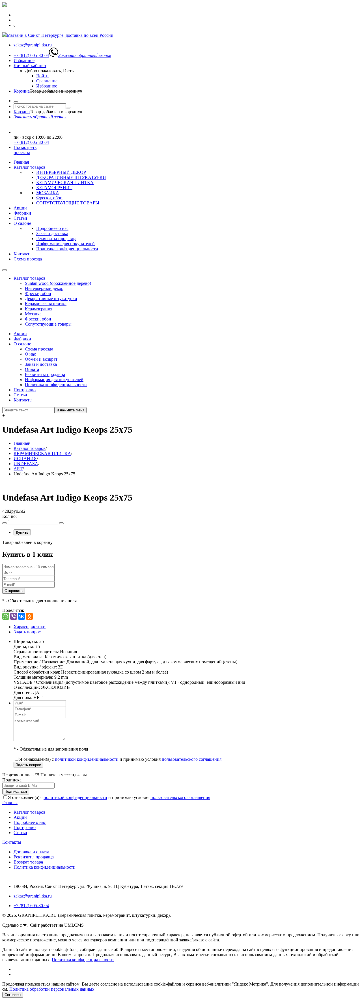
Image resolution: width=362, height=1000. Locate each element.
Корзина (22, 91)
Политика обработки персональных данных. (52, 989)
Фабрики (22, 213)
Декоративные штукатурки (51, 298)
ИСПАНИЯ (25, 458)
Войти (42, 75)
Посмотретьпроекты (25, 150)
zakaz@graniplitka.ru (33, 896)
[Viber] (13, 616)
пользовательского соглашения (191, 759)
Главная (21, 162)
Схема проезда (28, 259)
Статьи (20, 218)
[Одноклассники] (29, 616)
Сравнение (46, 80)
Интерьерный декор (44, 288)
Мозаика (33, 313)
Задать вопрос (27, 631)
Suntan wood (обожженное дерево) (58, 283)
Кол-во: (9, 516)
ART (18, 468)
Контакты (23, 253)
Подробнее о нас (52, 228)
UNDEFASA (26, 463)
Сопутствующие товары (48, 324)
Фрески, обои (49, 197)
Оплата (32, 369)
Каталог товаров (30, 167)
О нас (30, 354)
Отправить (14, 591)
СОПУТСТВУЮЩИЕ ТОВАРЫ (67, 202)
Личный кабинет (30, 65)
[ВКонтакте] (21, 616)
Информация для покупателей (65, 243)
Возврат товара (28, 862)
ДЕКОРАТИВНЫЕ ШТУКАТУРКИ (71, 177)
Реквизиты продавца (56, 238)
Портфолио (25, 389)
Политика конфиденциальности (67, 248)
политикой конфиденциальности (86, 759)
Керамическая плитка (45, 303)
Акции (20, 208)
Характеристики (30, 626)
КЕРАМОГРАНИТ (54, 187)
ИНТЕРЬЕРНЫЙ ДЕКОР (61, 172)
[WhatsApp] (5, 616)
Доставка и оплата (31, 851)
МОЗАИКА (47, 192)
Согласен (13, 995)
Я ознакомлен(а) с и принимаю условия (120, 759)
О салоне (22, 223)
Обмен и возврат (41, 359)
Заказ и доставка (52, 233)
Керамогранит (38, 308)
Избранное (24, 60)
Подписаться (16, 791)
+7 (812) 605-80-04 (31, 142)
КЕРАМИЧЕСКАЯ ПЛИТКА (65, 182)
